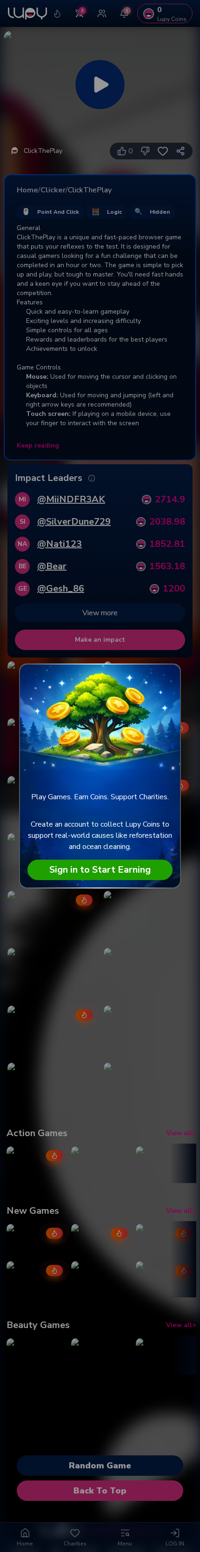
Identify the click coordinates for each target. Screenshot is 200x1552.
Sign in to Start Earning (100, 869)
